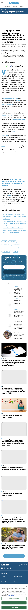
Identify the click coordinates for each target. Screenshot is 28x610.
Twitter (13, 131)
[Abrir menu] (2, 3)
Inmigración (4, 579)
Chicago (15, 6)
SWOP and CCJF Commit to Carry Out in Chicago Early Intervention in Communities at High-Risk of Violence (19, 325)
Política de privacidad (7, 276)
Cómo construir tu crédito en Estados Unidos (11, 416)
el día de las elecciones (19, 119)
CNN (9, 196)
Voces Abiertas (5, 582)
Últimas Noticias (18, 576)
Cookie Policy (11, 595)
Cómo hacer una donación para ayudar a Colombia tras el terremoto (12, 12)
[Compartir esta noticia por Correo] (17, 66)
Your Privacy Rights (14, 598)
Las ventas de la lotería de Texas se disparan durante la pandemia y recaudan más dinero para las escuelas (14, 230)
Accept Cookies (14, 607)
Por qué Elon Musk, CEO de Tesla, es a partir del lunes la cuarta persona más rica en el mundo (14, 217)
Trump (18, 100)
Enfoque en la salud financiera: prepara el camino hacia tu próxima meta (13, 469)
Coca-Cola (4, 135)
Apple (3, 146)
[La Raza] (14, 3)
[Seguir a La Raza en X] (4, 568)
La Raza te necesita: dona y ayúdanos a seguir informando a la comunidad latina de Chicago (19, 314)
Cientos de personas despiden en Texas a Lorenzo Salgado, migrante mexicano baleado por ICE (19, 335)
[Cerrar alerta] (26, 10)
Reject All (14, 603)
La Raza (3, 27)
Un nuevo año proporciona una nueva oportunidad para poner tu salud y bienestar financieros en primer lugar (12, 442)
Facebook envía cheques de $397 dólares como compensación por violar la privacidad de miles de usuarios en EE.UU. (13, 363)
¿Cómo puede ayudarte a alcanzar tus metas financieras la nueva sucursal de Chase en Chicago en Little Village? (13, 520)
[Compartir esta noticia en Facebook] (10, 66)
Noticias (16, 331)
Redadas (22, 6)
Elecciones (14, 248)
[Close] (26, 586)
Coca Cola (13, 241)
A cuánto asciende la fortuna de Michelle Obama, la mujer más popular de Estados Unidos (14, 223)
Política (16, 298)
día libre (5, 248)
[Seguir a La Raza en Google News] (10, 568)
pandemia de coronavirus (10, 98)
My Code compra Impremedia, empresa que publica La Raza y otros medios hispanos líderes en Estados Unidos (13, 390)
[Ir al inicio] (7, 565)
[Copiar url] (21, 66)
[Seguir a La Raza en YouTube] (7, 568)
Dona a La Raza (6, 6)
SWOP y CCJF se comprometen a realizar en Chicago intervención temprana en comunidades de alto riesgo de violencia (19, 292)
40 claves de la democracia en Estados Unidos (18, 302)
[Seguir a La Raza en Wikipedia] (13, 568)
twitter (15, 251)
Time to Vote (6, 251)
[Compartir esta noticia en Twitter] (14, 66)
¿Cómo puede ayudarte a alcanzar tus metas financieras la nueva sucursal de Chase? (13, 547)
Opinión (16, 579)
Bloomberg (20, 152)
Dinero (7, 27)
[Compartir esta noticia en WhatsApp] (6, 66)
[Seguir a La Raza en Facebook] (1, 568)
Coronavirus (16, 244)
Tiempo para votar (7, 115)
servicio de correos (7, 104)
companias (6, 244)
